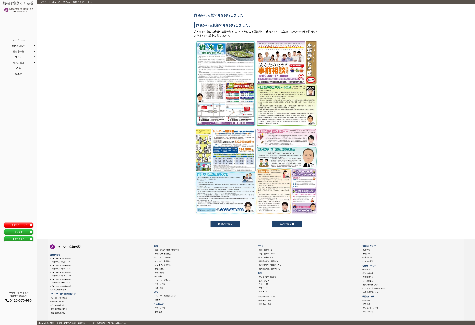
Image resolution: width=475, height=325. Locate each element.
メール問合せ (368, 280)
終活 (18, 68)
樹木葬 (18, 73)
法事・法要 (159, 287)
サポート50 (263, 291)
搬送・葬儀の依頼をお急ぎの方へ (168, 249)
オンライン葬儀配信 (163, 265)
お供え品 (158, 311)
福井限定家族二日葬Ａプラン (270, 265)
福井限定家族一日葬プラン (269, 261)
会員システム (264, 280)
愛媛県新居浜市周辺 (59, 309)
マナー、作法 (160, 284)
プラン (18, 56)
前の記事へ (226, 224)
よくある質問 (368, 261)
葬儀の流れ (159, 268)
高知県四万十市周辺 (59, 297)
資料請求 (19, 232)
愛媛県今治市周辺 (58, 305)
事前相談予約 (18, 238)
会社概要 (366, 300)
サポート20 (263, 284)
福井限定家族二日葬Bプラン (270, 268)
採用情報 (366, 304)
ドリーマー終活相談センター (166, 296)
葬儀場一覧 (18, 51)
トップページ (18, 40)
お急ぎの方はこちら (18, 225)
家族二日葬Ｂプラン (267, 257)
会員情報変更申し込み (371, 292)
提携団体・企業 (265, 304)
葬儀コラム (367, 253)
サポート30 (263, 287)
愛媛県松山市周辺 (58, 301)
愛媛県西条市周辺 (58, 313)
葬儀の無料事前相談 (163, 253)
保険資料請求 (368, 273)
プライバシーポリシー (371, 308)
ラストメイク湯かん (163, 280)
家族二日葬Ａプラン (267, 253)
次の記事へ (286, 224)
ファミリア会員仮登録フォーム (375, 288)
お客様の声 (367, 257)
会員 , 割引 (18, 62)
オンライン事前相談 (163, 261)
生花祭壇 (158, 276)
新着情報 (366, 249)
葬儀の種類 (159, 272)
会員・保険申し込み (371, 284)
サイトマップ (368, 311)
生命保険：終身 (265, 300)
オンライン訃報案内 (163, 257)
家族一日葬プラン (266, 249)
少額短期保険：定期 (267, 296)
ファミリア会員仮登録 (267, 277)
